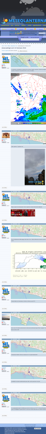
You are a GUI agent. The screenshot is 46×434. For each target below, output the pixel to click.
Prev (1, 29)
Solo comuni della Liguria (35, 37)
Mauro (3, 320)
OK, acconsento (38, 428)
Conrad (3, 64)
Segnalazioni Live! (14, 45)
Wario (3, 234)
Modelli (29, 25)
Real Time (17, 25)
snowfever (4, 367)
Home (3, 45)
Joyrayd (3, 201)
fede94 (3, 296)
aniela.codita (4, 138)
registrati (7, 50)
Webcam (23, 25)
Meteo (9, 45)
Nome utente (41, 31)
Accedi (3, 50)
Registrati (41, 34)
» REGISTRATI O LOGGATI (14, 34)
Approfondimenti (37, 25)
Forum (6, 45)
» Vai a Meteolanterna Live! (29, 34)
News (12, 25)
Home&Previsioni (5, 25)
